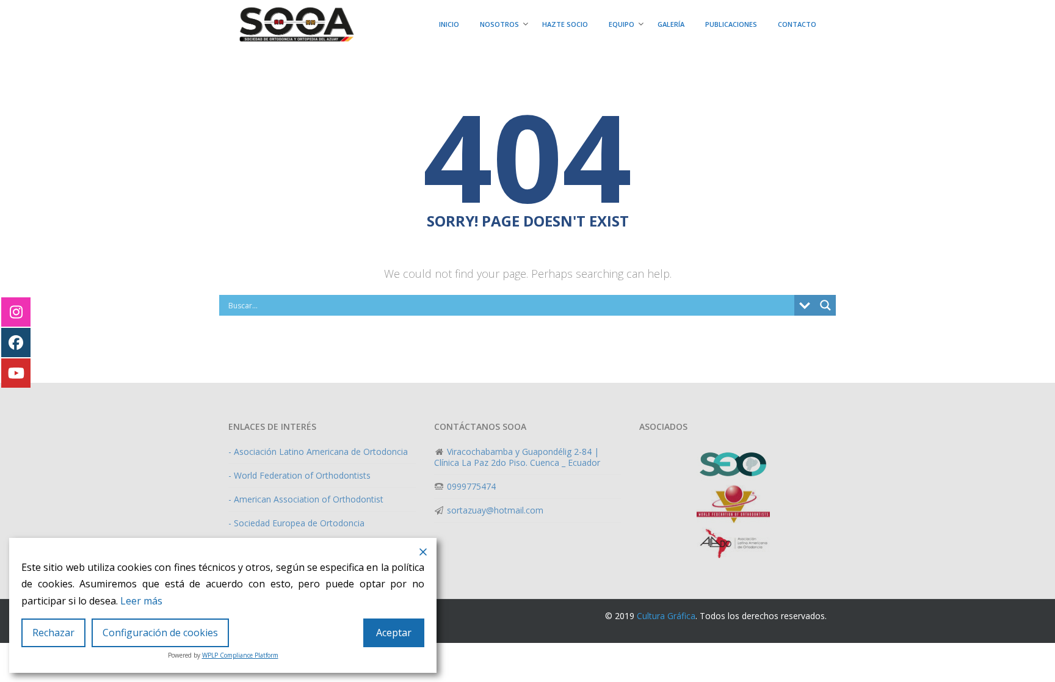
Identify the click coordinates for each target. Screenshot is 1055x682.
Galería (671, 24)
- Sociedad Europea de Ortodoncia (296, 523)
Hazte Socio (565, 24)
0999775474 (470, 486)
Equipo (621, 24)
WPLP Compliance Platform (240, 655)
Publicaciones (731, 24)
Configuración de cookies (160, 632)
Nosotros (499, 24)
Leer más (141, 601)
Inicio (449, 24)
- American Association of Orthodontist (305, 499)
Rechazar (53, 632)
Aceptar (393, 632)
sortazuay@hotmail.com (493, 510)
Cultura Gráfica (666, 616)
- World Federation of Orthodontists (299, 475)
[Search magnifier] (825, 305)
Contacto (797, 24)
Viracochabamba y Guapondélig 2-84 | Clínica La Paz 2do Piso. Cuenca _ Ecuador (517, 457)
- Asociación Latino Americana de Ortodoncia (318, 451)
